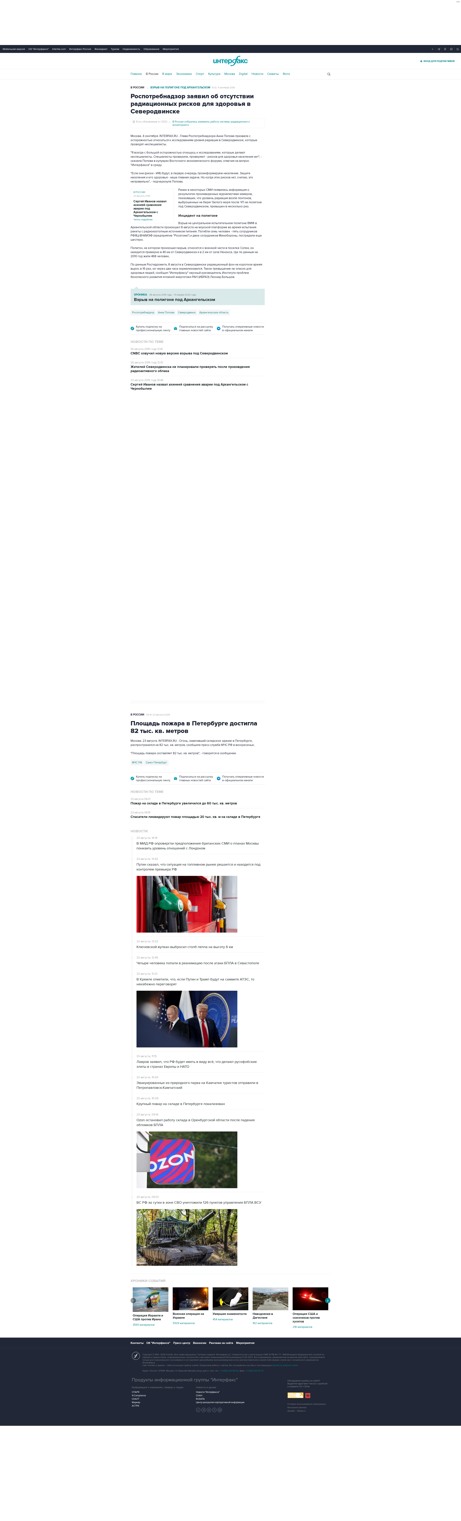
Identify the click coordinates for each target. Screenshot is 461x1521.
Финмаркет (101, 49)
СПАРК (136, 1392)
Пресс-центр (181, 1343)
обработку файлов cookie (285, 1365)
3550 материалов (144, 1324)
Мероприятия (171, 49)
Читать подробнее (150, 210)
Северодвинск (187, 312)
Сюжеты (273, 74)
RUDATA (200, 1399)
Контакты (137, 1343)
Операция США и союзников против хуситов (306, 1317)
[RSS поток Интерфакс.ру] (214, 1410)
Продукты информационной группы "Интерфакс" (185, 1380)
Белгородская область (146, 588)
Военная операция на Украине (173, 415)
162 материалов (262, 1323)
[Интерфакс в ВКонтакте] (209, 1410)
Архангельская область (214, 312)
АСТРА (135, 1405)
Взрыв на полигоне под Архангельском (180, 87)
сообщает (201, 453)
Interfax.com (59, 49)
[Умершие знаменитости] (230, 1309)
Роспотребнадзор (143, 312)
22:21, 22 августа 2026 (210, 415)
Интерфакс (230, 61)
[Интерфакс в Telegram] (203, 1410)
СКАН (199, 1395)
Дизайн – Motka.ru (296, 1411)
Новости (257, 74)
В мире (167, 74)
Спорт (200, 74)
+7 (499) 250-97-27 (255, 1370)
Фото (286, 74)
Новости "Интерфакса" (208, 1392)
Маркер (136, 1402)
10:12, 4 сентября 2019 (223, 87)
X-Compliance (139, 1395)
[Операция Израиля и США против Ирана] (150, 1311)
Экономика (184, 74)
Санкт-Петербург (156, 762)
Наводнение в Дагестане (263, 1316)
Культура (214, 74)
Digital (243, 74)
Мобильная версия (14, 49)
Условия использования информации (306, 1404)
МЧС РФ (137, 762)
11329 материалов (184, 1323)
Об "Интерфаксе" (38, 49)
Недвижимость (131, 49)
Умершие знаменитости (230, 1314)
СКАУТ (135, 1399)
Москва (229, 74)
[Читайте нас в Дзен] (198, 1410)
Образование (151, 49)
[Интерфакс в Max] (220, 1410)
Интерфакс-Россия (80, 49)
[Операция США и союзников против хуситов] (310, 1309)
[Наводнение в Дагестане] (270, 1309)
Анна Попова (166, 312)
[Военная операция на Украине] (190, 1309)
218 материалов (302, 1327)
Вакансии (199, 1343)
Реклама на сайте (221, 1343)
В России (152, 74)
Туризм (115, 49)
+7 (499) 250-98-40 (229, 1370)
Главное (136, 74)
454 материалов (223, 1319)
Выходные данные (296, 1407)
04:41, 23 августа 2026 (158, 714)
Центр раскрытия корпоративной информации (220, 1402)
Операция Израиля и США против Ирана (148, 1317)
